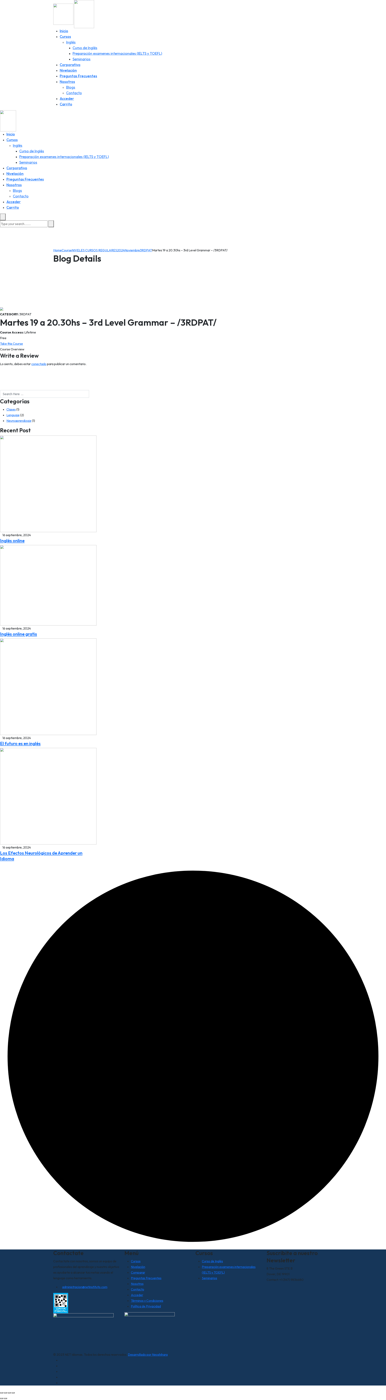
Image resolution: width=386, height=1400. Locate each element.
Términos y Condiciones (147, 1301)
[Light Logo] (84, 14)
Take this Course (11, 344)
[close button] (3, 217)
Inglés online (12, 540)
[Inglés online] (48, 483)
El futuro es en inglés (20, 743)
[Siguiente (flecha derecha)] (5, 1398)
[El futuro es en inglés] (48, 686)
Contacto (74, 93)
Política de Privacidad (146, 1306)
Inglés (71, 42)
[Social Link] (61, 1360)
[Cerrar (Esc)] (13, 1392)
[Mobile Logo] (8, 120)
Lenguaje (13, 415)
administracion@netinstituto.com (84, 1287)
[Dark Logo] (63, 14)
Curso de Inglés (85, 47)
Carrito (66, 104)
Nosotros (67, 81)
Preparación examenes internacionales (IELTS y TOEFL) (117, 53)
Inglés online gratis (18, 634)
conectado (38, 364)
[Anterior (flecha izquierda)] (1, 1398)
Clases (11, 409)
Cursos (65, 36)
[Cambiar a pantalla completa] (5, 1392)
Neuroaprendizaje (18, 421)
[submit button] (51, 223)
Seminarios (81, 59)
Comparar (138, 1272)
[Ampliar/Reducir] (1, 1392)
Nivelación (68, 70)
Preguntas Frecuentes (78, 76)
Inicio (64, 31)
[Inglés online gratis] (48, 585)
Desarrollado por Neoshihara (148, 1355)
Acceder (67, 98)
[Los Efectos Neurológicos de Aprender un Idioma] (48, 796)
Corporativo (70, 64)
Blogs (70, 87)
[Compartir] (9, 1392)
